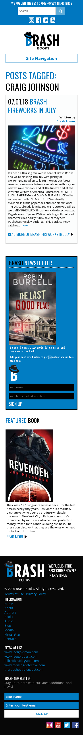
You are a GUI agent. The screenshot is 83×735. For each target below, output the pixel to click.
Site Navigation (41, 58)
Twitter (45, 20)
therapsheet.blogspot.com (23, 669)
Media (9, 630)
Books (8, 617)
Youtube (52, 20)
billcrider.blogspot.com (21, 661)
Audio (8, 621)
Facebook (38, 20)
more (24, 225)
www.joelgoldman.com (21, 652)
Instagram (31, 20)
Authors (10, 612)
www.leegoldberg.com (20, 656)
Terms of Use (14, 594)
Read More (15, 536)
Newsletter (12, 634)
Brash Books (41, 40)
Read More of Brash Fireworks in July (39, 234)
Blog (7, 625)
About (8, 608)
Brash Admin (65, 121)
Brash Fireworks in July (32, 106)
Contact (10, 639)
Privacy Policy (36, 594)
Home (8, 604)
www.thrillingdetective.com (24, 665)
